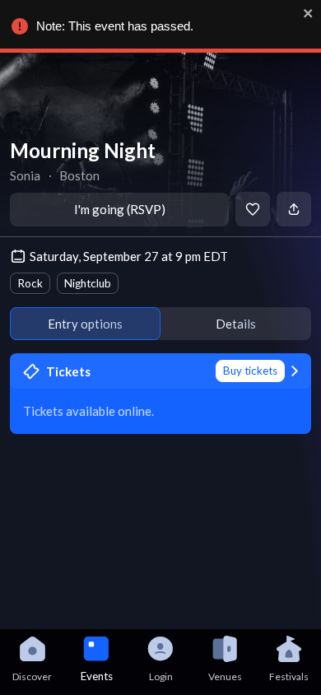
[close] (308, 13)
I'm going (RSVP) (119, 209)
